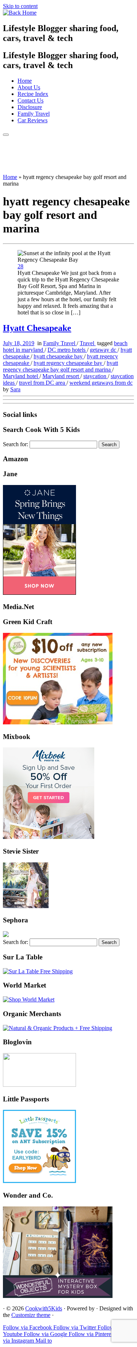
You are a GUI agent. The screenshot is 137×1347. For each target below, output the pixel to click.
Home (25, 81)
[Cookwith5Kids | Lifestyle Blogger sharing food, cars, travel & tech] (20, 13)
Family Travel (34, 114)
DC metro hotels (67, 350)
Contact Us (30, 100)
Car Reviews (32, 120)
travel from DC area (42, 383)
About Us (29, 87)
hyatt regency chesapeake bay (69, 363)
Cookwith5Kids (43, 1308)
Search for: (15, 444)
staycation (95, 376)
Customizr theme (30, 1315)
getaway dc (104, 350)
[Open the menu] (6, 135)
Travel (88, 343)
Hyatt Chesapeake (37, 328)
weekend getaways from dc (101, 383)
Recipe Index (33, 94)
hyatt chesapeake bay (59, 356)
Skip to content (20, 6)
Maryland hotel (21, 376)
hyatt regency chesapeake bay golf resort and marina (60, 366)
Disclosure (30, 107)
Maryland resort (61, 376)
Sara (15, 389)
